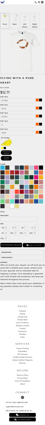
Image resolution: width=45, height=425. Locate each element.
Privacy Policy (22, 378)
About (22, 384)
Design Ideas (22, 319)
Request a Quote (22, 325)
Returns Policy (22, 375)
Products (22, 311)
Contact (23, 328)
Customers (22, 331)
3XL (21, 233)
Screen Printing (22, 348)
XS (3, 227)
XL (3, 233)
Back (15, 24)
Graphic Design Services (22, 357)
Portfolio (22, 334)
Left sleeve (24, 25)
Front (5, 24)
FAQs (22, 337)
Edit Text (4, 96)
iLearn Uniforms (22, 322)
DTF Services (22, 354)
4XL (31, 233)
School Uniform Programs (22, 360)
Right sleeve (34, 25)
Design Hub (22, 317)
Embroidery (22, 351)
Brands (22, 314)
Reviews (22, 363)
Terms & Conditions (22, 381)
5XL (2, 238)
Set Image (5, 137)
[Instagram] (22, 397)
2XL (12, 233)
